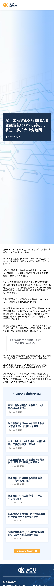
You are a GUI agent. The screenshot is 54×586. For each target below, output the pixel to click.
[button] (48, 4)
